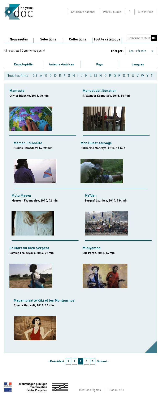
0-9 (35, 75)
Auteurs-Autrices (61, 64)
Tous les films (18, 75)
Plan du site (116, 390)
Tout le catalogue (106, 39)
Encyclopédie (23, 64)
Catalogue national (83, 11)
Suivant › (103, 361)
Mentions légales (90, 390)
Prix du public (112, 11)
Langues (138, 64)
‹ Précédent (56, 361)
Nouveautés (19, 39)
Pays (99, 64)
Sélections (48, 39)
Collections (77, 39)
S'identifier (145, 11)
